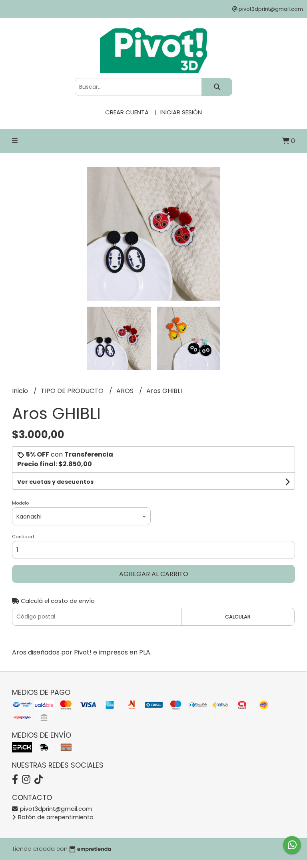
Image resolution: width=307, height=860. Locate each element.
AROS (125, 390)
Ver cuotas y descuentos (55, 482)
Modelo (20, 503)
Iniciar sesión (181, 112)
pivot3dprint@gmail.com (55, 809)
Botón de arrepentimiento (55, 817)
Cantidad (23, 536)
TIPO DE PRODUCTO (73, 390)
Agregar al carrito (153, 574)
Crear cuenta (127, 112)
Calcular (238, 616)
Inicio (21, 390)
